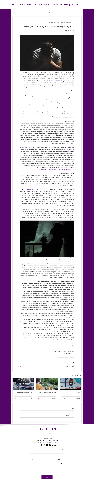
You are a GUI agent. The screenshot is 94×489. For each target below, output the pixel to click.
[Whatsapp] (41, 445)
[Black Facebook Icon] (44, 445)
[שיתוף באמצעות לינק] (62, 362)
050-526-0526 (53, 442)
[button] (14, 12)
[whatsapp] (11, 4)
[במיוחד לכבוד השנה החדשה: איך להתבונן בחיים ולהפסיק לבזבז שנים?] (47, 384)
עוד (26, 12)
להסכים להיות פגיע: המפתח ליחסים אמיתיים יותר (24, 392)
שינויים (42, 12)
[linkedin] (22, 4)
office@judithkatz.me (42, 442)
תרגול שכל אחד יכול (34, 12)
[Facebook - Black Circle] (47, 445)
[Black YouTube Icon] (55, 445)
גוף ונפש (65, 12)
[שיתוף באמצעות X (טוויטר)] (70, 362)
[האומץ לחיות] (70, 384)
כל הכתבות (79, 12)
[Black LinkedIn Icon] (52, 445)
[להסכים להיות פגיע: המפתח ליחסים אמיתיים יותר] (23, 384)
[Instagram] (50, 445)
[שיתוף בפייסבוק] (73, 362)
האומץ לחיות (78, 392)
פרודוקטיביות (49, 12)
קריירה (66, 357)
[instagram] (15, 4)
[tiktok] (20, 4)
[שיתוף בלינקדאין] (66, 362)
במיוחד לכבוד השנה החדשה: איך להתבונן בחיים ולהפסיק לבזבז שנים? (47, 393)
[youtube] (18, 4)
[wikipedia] (24, 4)
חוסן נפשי (72, 357)
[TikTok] (39, 445)
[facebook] (13, 4)
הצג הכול (14, 375)
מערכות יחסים (58, 12)
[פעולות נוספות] (21, 22)
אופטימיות (72, 12)
